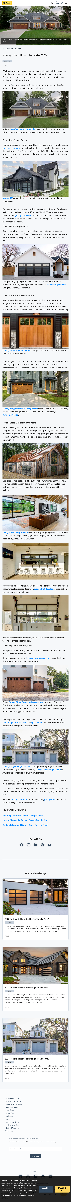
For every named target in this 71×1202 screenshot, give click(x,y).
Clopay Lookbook (19, 799)
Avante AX (7, 198)
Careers (8, 1119)
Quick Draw (36, 722)
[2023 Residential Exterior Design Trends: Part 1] (35, 897)
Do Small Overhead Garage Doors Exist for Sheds (25, 825)
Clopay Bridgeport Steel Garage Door (20, 408)
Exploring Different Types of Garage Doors (22, 815)
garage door (50, 799)
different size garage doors (38, 658)
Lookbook (9, 1116)
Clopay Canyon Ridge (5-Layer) (16, 766)
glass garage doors (24, 215)
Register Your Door (12, 1125)
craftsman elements (11, 148)
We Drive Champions (13, 1101)
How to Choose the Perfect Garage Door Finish (24, 820)
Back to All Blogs (13, 48)
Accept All (46, 1189)
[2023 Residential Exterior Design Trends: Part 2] (35, 965)
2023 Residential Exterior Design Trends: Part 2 (27, 987)
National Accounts (12, 1128)
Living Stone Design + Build (15, 532)
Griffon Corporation (12, 1107)
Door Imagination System (14, 722)
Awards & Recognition (13, 1104)
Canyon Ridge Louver (56, 284)
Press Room (9, 1110)
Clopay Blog (9, 1113)
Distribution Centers (12, 1122)
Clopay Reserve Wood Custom (16, 350)
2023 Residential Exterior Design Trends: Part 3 (27, 1058)
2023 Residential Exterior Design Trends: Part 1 (27, 919)
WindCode (9, 1131)
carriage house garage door (24, 129)
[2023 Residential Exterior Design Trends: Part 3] (35, 1036)
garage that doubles (43, 589)
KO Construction (10, 415)
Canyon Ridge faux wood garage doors (26, 702)
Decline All (62, 1189)
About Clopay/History (13, 1098)
